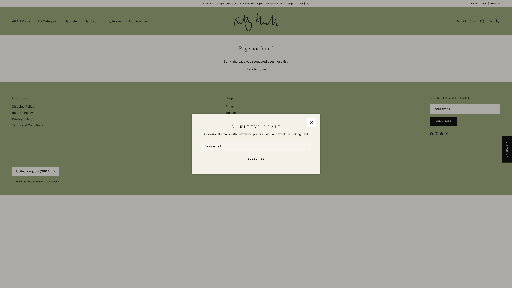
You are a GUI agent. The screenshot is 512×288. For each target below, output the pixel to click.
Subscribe (256, 158)
